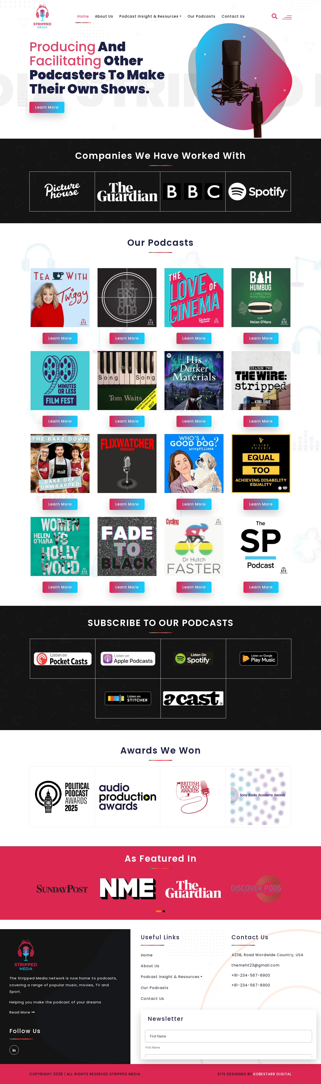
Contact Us (233, 16)
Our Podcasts (201, 16)
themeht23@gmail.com (255, 965)
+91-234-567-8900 (250, 975)
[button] (158, 911)
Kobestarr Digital (272, 1074)
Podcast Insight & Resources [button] (149, 16)
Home (83, 16)
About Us (104, 16)
